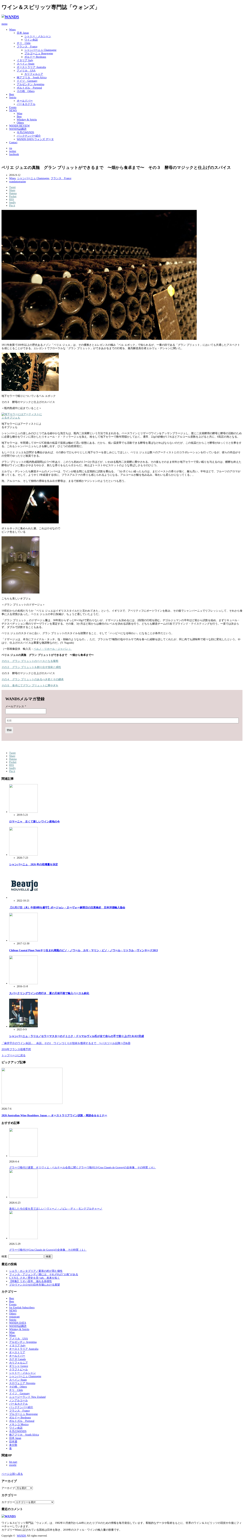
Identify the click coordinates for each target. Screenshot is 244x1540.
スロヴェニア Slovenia (22, 1383)
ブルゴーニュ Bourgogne (38, 53)
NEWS (13, 110)
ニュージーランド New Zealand (27, 1397)
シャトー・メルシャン (37, 36)
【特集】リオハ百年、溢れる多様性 (30, 1281)
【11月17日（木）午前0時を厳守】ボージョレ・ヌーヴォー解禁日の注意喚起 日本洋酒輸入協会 (67, 907)
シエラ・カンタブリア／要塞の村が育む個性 (36, 1271)
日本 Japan (23, 32)
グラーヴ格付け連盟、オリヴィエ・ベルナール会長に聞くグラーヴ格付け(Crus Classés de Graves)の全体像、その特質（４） (82, 1167)
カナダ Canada (17, 1359)
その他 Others (26, 91)
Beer (11, 94)
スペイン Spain (25, 63)
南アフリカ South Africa (32, 77)
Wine (19, 113)
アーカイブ (8, 1488)
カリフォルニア (33, 74)
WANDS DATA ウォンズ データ (35, 139)
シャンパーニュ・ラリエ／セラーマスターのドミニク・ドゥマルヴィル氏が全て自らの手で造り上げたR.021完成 (76, 1036)
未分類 (13, 1445)
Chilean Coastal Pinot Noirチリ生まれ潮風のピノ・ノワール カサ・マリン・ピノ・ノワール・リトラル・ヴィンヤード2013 (83, 950)
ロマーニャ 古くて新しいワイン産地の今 (34, 821)
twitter (12, 151)
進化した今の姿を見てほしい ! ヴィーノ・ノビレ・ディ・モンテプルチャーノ (55, 1208)
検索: (5, 1256)
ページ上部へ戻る (12, 1474)
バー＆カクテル (26, 104)
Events (12, 107)
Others (20, 122)
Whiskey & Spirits (27, 119)
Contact (13, 142)
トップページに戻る (14, 1055)
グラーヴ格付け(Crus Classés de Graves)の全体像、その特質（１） (48, 1249)
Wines (12, 29)
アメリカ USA (26, 70)
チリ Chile (23, 43)
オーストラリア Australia (31, 67)
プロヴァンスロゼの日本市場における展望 (34, 1284)
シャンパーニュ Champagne (40, 50)
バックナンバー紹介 (29, 135)
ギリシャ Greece (18, 1366)
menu (4, 23)
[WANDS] (10, 16)
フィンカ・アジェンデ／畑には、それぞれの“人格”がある (43, 1274)
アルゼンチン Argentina (30, 84)
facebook (14, 154)
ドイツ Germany (27, 80)
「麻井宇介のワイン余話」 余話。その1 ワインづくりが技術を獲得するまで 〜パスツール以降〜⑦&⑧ (66, 1043)
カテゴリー (8, 1502)
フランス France (27, 46)
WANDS (21, 1535)
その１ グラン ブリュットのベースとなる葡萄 (30, 661)
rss (10, 148)
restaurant (14, 1316)
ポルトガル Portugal (29, 87)
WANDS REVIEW (19, 125)
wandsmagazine (17, 181)
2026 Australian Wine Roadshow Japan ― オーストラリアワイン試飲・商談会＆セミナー (54, 1115)
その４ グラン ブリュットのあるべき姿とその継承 (33, 679)
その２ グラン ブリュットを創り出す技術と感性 (31, 667)
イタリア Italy (25, 60)
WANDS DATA (17, 1322)
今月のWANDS (25, 132)
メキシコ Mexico (19, 1424)
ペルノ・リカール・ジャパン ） (53, 648)
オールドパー (25, 100)
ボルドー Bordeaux (35, 56)
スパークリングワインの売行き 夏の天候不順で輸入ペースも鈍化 (49, 993)
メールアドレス (15, 706)
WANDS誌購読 (17, 129)
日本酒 (13, 1441)
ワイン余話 (31, 39)
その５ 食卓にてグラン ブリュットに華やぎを (30, 685)
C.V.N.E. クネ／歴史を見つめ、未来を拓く (34, 1277)
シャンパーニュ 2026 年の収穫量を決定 (33, 864)
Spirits (12, 97)
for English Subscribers (22, 1307)
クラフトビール (18, 1369)
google (12, 1465)
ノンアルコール (18, 1400)
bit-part (13, 1462)
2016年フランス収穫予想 (16, 1049)
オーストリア (17, 1352)
